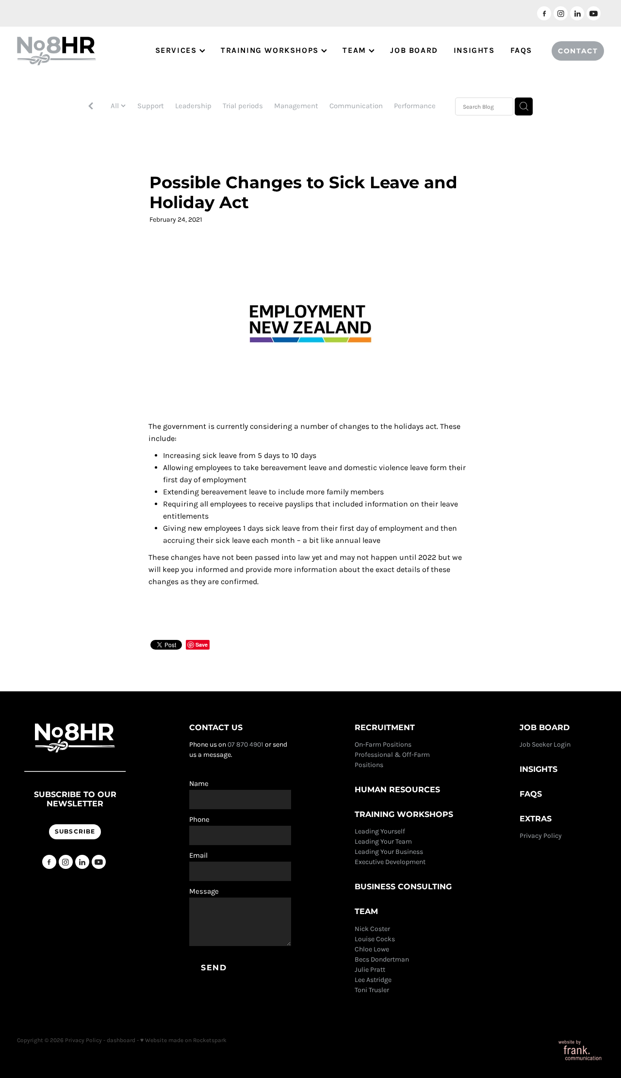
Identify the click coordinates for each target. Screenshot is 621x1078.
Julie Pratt (370, 969)
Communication (356, 105)
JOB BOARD (414, 50)
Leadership (193, 105)
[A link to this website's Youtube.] (594, 13)
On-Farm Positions (383, 744)
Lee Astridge (373, 980)
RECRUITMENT (385, 727)
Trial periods (243, 105)
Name (199, 783)
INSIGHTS (474, 50)
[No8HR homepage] (75, 50)
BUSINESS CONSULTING (403, 887)
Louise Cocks (375, 939)
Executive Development (390, 862)
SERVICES (177, 50)
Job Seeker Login (545, 744)
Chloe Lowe (372, 949)
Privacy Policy (541, 836)
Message (204, 891)
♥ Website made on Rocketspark (183, 1040)
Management (296, 105)
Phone (199, 819)
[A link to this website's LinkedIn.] (577, 13)
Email (198, 855)
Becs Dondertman (382, 959)
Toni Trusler (372, 990)
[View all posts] (90, 107)
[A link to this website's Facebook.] (544, 13)
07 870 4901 (245, 744)
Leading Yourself (380, 831)
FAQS (521, 50)
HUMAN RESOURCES (397, 790)
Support (150, 105)
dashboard (121, 1040)
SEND (214, 968)
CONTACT (578, 51)
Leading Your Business (389, 852)
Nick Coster (373, 929)
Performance (415, 105)
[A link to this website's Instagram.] (561, 13)
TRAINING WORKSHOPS (271, 50)
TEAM (356, 50)
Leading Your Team (383, 841)
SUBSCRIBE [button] (75, 831)
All (116, 105)
